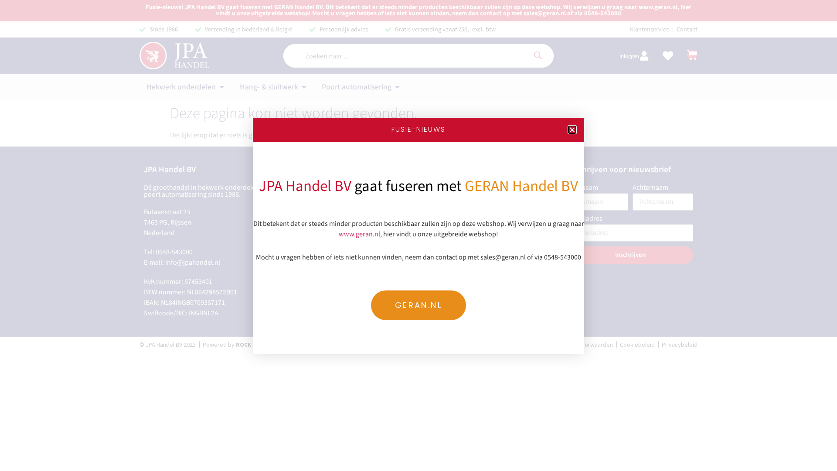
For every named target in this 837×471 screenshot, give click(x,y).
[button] (572, 129)
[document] (418, 235)
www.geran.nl (359, 234)
